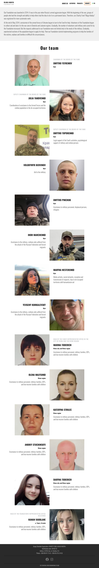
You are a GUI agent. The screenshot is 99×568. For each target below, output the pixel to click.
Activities (72, 3)
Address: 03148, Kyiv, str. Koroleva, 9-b (49, 551)
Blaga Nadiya (9, 2)
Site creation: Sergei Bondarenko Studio (49, 565)
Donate (87, 3)
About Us (65, 3)
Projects (80, 3)
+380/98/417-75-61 (46, 553)
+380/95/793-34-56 (57, 553)
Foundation (9, 4)
